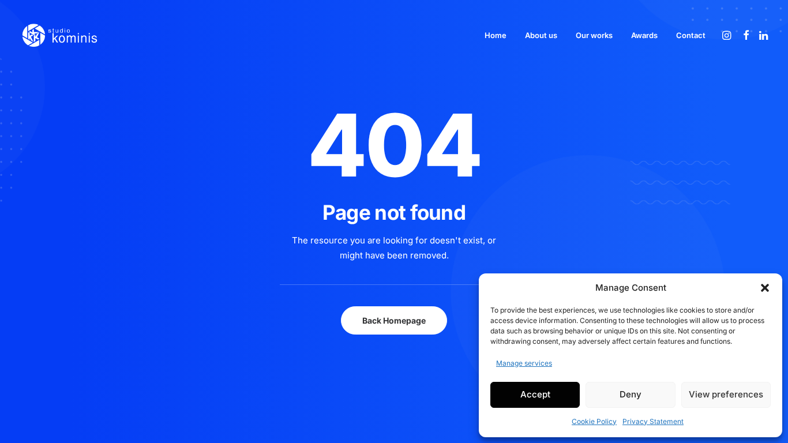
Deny (630, 394)
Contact (691, 35)
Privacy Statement (653, 421)
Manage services (524, 363)
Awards (644, 35)
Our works (594, 35)
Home (495, 35)
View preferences (726, 394)
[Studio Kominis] (59, 35)
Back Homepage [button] (394, 320)
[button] (765, 288)
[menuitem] (495, 35)
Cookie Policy (594, 421)
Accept (535, 394)
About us (541, 35)
